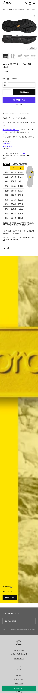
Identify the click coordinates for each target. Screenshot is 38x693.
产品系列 (9, 9)
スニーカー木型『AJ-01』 (11, 129)
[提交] (32, 621)
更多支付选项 (19, 104)
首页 (4, 9)
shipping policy (19, 658)
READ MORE (9, 598)
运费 (8, 79)
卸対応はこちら (19, 688)
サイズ (5, 82)
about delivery (19, 684)
